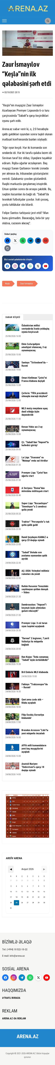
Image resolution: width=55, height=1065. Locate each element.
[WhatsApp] (23, 241)
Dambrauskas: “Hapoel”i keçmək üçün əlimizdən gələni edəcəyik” (34, 607)
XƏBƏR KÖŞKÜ (13, 317)
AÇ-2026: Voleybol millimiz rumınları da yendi (35, 572)
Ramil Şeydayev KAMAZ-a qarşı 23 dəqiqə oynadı (35, 539)
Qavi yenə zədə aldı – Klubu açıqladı (32, 701)
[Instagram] (15, 266)
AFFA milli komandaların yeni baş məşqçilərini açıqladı (34, 748)
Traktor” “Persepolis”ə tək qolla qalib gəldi (35, 523)
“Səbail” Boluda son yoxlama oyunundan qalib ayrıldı (34, 555)
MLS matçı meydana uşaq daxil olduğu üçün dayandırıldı (35, 411)
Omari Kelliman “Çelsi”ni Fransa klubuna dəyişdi (34, 379)
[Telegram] (30, 241)
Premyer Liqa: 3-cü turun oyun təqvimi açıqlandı (34, 625)
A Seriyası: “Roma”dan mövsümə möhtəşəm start (35, 490)
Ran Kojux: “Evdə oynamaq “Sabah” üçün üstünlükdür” (35, 658)
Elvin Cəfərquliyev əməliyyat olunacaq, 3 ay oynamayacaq (34, 347)
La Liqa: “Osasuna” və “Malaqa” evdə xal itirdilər (35, 459)
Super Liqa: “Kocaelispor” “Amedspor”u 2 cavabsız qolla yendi (35, 506)
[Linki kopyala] (7, 248)
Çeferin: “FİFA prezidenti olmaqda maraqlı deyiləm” (35, 395)
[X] (38, 266)
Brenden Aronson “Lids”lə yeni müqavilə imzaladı (35, 732)
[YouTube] (45, 266)
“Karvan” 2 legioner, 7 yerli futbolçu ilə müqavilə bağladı (35, 641)
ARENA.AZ (27, 1036)
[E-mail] (46, 241)
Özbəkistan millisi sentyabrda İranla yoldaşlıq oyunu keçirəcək (35, 328)
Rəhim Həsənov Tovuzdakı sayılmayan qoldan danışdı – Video (35, 589)
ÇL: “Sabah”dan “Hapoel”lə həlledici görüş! (35, 444)
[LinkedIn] (38, 241)
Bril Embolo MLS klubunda (35, 672)
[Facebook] (7, 241)
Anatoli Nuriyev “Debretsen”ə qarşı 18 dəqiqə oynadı (33, 767)
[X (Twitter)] (15, 241)
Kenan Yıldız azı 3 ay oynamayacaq (32, 428)
